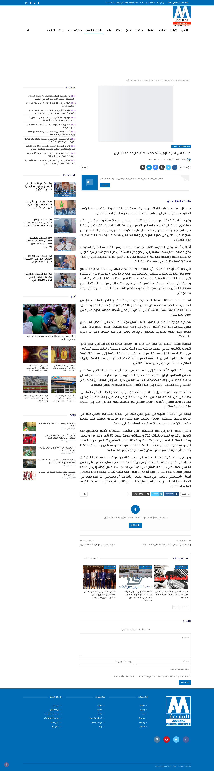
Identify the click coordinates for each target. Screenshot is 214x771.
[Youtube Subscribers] (166, 744)
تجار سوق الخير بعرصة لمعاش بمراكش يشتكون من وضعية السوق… (38, 259)
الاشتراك (105, 185)
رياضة (108, 30)
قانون (129, 30)
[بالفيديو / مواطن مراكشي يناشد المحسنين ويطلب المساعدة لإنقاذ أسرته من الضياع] (65, 225)
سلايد (175, 146)
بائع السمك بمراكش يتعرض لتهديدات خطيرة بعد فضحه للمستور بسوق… (39, 242)
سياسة (162, 30)
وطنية (142, 709)
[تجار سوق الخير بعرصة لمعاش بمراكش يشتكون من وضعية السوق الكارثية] (65, 262)
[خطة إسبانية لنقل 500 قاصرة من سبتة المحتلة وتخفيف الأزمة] (49, 319)
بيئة (61, 30)
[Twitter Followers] (176, 744)
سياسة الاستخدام (51, 718)
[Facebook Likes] (186, 744)
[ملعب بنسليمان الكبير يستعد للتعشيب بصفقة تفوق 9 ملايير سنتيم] (29, 463)
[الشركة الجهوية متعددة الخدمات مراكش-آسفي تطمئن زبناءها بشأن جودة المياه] (63, 384)
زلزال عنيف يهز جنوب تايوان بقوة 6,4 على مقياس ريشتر (166, 544)
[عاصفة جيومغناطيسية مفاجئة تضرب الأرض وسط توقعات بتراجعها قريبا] (35, 354)
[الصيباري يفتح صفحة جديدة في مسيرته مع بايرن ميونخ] (29, 475)
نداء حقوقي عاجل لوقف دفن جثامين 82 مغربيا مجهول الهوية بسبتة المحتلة (51, 155)
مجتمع (139, 30)
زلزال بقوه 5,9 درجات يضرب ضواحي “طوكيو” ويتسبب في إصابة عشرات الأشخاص (53, 119)
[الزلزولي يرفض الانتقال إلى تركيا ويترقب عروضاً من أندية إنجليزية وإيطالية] (29, 451)
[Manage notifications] (6, 764)
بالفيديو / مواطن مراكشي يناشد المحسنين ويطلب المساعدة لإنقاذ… (38, 223)
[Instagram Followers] (157, 744)
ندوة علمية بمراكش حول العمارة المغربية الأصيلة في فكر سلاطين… (38, 205)
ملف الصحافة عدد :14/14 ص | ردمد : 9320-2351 (124, 2)
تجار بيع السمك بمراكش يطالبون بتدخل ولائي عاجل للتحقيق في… (38, 277)
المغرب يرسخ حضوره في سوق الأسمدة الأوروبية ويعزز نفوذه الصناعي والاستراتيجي (50, 162)
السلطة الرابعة (94, 30)
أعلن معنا (55, 722)
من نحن (56, 705)
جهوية (142, 705)
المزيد (52, 30)
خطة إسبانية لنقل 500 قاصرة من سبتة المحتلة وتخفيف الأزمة (51, 105)
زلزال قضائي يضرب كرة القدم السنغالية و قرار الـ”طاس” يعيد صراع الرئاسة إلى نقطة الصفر (52, 112)
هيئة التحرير (150, 2)
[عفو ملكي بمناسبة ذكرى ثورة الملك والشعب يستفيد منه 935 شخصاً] (63, 354)
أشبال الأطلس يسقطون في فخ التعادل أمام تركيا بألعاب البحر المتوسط (52, 133)
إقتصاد (150, 30)
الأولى (184, 30)
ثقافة (118, 30)
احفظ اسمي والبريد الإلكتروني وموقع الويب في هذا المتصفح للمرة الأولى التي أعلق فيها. (151, 676)
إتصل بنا (160, 2)
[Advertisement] (107, 55)
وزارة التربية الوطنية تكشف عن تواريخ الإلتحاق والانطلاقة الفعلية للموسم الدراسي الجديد (52, 98)
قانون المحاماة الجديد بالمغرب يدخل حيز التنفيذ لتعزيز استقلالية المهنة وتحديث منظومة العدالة (51, 148)
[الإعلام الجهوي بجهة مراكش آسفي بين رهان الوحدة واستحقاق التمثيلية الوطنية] (171, 577)
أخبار (175, 30)
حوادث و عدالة (74, 30)
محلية (142, 714)
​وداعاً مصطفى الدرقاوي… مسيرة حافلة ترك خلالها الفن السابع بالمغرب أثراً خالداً (50, 141)
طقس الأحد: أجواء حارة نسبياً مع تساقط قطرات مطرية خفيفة (51, 126)
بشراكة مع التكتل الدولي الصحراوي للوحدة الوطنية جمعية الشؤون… (38, 187)
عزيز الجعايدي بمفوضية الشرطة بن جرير (97, 544)
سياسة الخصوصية (51, 714)
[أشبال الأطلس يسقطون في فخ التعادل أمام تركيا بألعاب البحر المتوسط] (29, 439)
